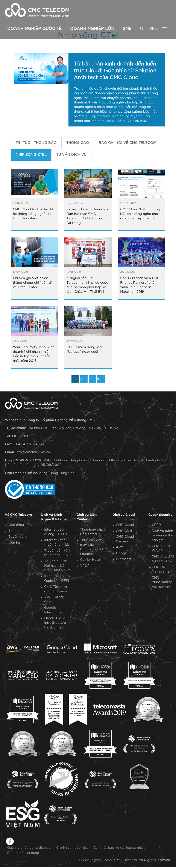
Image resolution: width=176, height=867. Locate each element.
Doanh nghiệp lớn (92, 29)
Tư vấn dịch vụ (71, 154)
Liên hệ (14, 542)
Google (122, 553)
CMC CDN (124, 531)
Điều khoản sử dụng (23, 853)
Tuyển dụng (17, 536)
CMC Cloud (125, 525)
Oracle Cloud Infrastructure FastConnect (55, 623)
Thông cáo (77, 143)
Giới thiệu (16, 525)
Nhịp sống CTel (31, 154)
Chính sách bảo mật (72, 847)
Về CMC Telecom (18, 514)
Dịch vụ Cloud (123, 514)
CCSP (156, 525)
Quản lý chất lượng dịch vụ (29, 847)
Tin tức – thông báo (36, 143)
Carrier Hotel (90, 559)
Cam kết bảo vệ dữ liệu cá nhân (119, 847)
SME (127, 29)
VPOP (85, 565)
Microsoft (123, 559)
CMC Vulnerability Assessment (162, 582)
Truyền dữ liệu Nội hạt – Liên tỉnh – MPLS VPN (57, 566)
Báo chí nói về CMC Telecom (127, 143)
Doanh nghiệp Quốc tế (34, 29)
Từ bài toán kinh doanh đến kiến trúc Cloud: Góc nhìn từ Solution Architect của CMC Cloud (115, 71)
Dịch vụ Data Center (87, 517)
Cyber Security (160, 514)
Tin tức (14, 531)
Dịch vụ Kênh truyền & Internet (54, 517)
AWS (120, 547)
